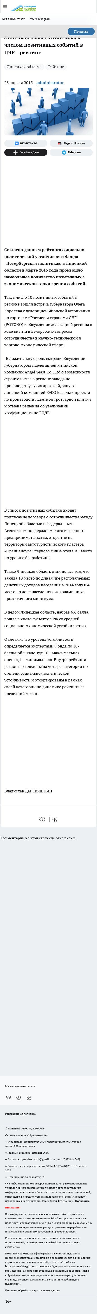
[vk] (42, 819)
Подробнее (82, 1201)
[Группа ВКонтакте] (25, 143)
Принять (81, 31)
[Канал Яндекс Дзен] (25, 152)
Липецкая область (24, 66)
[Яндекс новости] (71, 143)
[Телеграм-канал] (71, 152)
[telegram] (56, 819)
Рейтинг (56, 66)
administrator (50, 82)
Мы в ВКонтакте (13, 19)
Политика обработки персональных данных (32, 1290)
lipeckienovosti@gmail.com (38, 1159)
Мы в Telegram (40, 19)
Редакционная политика (20, 1113)
